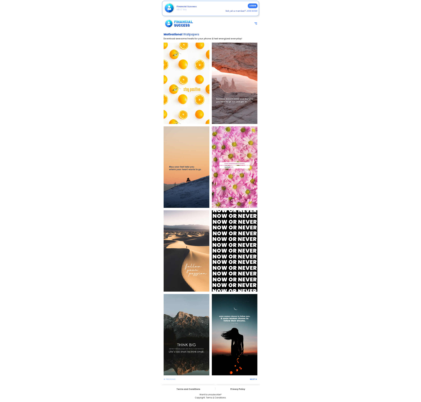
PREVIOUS (170, 379)
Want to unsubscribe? (210, 394)
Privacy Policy (237, 389)
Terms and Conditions (188, 389)
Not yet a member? (242, 11)
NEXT (253, 379)
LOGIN (252, 5)
